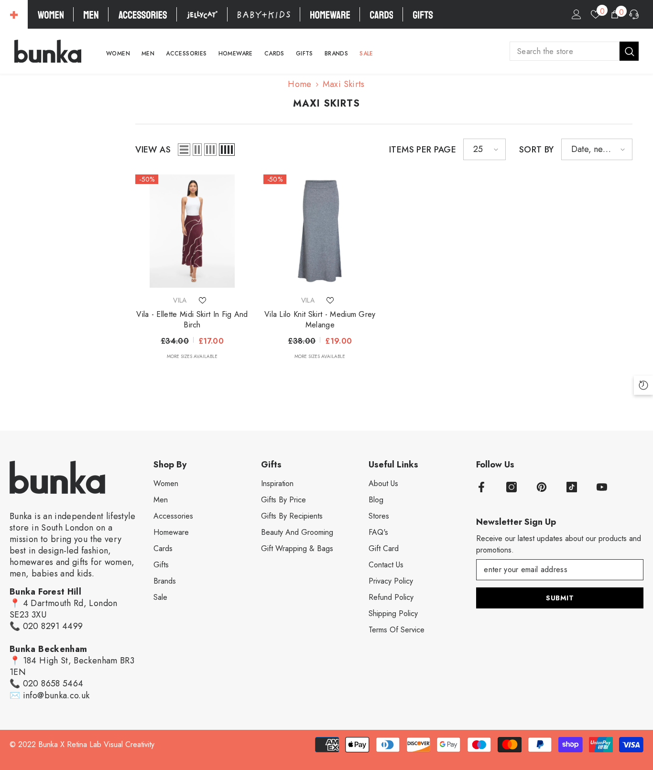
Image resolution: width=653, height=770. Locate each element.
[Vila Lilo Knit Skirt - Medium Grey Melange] (320, 231)
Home (299, 84)
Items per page (422, 149)
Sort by (536, 149)
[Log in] (576, 14)
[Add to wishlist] (202, 300)
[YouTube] (601, 487)
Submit (560, 598)
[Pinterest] (541, 487)
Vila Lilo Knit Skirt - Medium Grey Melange (320, 319)
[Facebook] (481, 487)
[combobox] (565, 51)
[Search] (574, 51)
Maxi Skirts (344, 84)
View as (153, 149)
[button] (184, 149)
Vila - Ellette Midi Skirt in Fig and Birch (192, 319)
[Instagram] (511, 487)
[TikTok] (571, 487)
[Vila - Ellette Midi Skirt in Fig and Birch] (192, 231)
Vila (179, 300)
